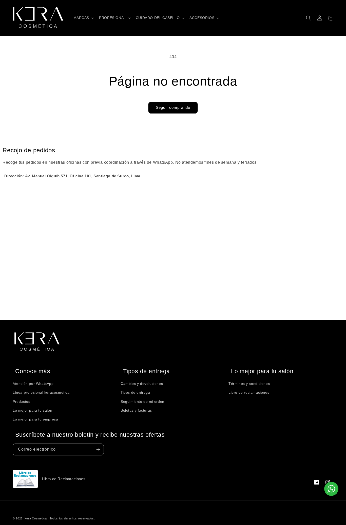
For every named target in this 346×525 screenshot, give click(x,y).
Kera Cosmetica (36, 518)
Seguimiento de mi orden (142, 402)
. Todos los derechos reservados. (71, 518)
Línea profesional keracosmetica (41, 392)
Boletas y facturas (136, 410)
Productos (21, 402)
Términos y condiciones (249, 384)
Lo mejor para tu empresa (35, 419)
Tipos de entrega (135, 392)
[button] (83, 17)
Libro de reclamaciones (248, 392)
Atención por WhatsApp (33, 384)
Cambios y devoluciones (142, 384)
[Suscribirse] (98, 449)
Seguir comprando (173, 107)
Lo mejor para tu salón (32, 410)
